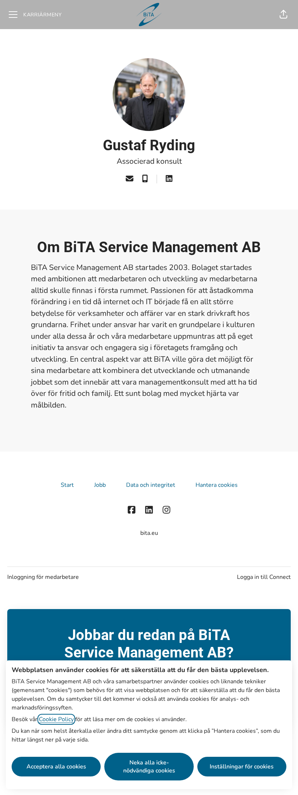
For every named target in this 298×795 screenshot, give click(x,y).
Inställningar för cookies (242, 767)
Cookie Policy (56, 719)
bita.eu (149, 533)
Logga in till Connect (264, 577)
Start (67, 485)
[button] (283, 14)
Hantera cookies (217, 485)
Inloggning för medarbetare (43, 577)
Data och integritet (150, 485)
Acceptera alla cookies (56, 767)
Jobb (100, 485)
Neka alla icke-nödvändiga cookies (149, 767)
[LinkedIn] (169, 179)
